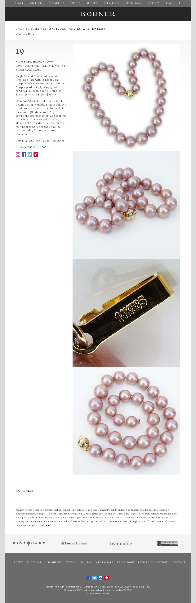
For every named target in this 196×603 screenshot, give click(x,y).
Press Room (125, 562)
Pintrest (35, 154)
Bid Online (53, 562)
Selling (86, 562)
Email (18, 154)
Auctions (34, 562)
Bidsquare (28, 543)
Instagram (100, 578)
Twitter (30, 154)
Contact (179, 562)
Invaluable (121, 543)
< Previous (20, 34)
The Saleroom (167, 543)
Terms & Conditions (153, 562)
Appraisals (104, 562)
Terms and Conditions (38, 525)
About (18, 562)
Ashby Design (102, 593)
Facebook (24, 154)
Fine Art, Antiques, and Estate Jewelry (68, 29)
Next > (31, 34)
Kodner (98, 14)
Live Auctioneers (75, 543)
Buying (71, 562)
